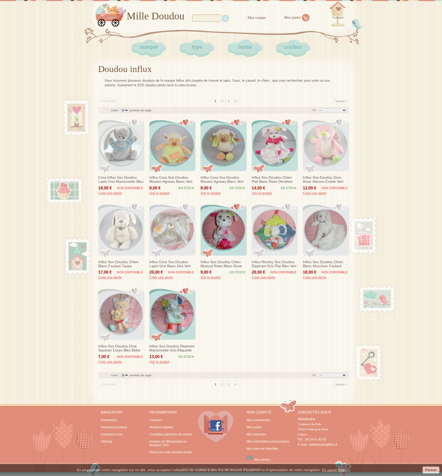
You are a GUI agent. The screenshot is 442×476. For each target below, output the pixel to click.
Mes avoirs (254, 427)
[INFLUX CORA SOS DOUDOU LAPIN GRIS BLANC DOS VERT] (172, 230)
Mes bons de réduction (262, 448)
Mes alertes (261, 459)
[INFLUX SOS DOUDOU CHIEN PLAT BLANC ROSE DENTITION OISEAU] (275, 146)
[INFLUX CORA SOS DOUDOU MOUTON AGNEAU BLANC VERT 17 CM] (224, 146)
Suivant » (341, 101)
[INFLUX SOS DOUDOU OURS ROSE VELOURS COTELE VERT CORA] (326, 146)
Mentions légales (161, 427)
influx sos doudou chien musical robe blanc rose (221, 264)
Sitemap (106, 441)
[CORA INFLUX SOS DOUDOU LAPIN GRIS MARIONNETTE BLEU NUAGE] (121, 146)
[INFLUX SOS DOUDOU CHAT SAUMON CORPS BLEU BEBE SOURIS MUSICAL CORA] (121, 314)
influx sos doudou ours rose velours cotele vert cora (323, 179)
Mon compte (257, 17)
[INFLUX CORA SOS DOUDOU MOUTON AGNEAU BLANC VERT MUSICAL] (172, 146)
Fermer (431, 470)
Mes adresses (256, 434)
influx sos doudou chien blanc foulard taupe (118, 264)
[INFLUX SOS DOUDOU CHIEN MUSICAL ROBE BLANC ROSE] (224, 230)
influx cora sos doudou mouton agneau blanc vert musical (170, 179)
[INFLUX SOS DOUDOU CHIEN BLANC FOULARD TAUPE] (121, 230)
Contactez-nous (112, 434)
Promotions (109, 420)
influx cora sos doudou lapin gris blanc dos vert (170, 264)
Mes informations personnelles (268, 441)
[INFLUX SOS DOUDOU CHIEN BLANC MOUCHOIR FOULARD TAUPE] (326, 230)
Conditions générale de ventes (170, 434)
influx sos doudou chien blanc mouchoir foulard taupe (323, 264)
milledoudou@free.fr (323, 444)
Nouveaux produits (114, 427)
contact (338, 17)
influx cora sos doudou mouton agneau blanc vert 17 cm (222, 179)
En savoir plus (333, 470)
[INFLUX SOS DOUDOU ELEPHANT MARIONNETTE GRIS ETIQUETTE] (172, 314)
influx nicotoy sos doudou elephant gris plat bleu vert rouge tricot (274, 264)
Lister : (115, 110)
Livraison (155, 420)
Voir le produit (159, 193)
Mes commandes (258, 420)
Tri (314, 110)
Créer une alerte (110, 193)
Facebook (215, 426)
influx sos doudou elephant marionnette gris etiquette (171, 348)
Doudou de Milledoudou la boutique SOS (167, 443)
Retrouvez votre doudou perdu (170, 452)
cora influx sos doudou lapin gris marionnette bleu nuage (120, 179)
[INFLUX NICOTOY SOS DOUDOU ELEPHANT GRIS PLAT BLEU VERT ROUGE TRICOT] (275, 230)
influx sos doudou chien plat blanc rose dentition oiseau (272, 179)
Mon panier (292, 17)
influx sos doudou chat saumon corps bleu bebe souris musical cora (119, 348)
